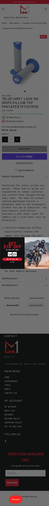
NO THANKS (12, 262)
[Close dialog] (1, 239)
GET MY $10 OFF (12, 259)
